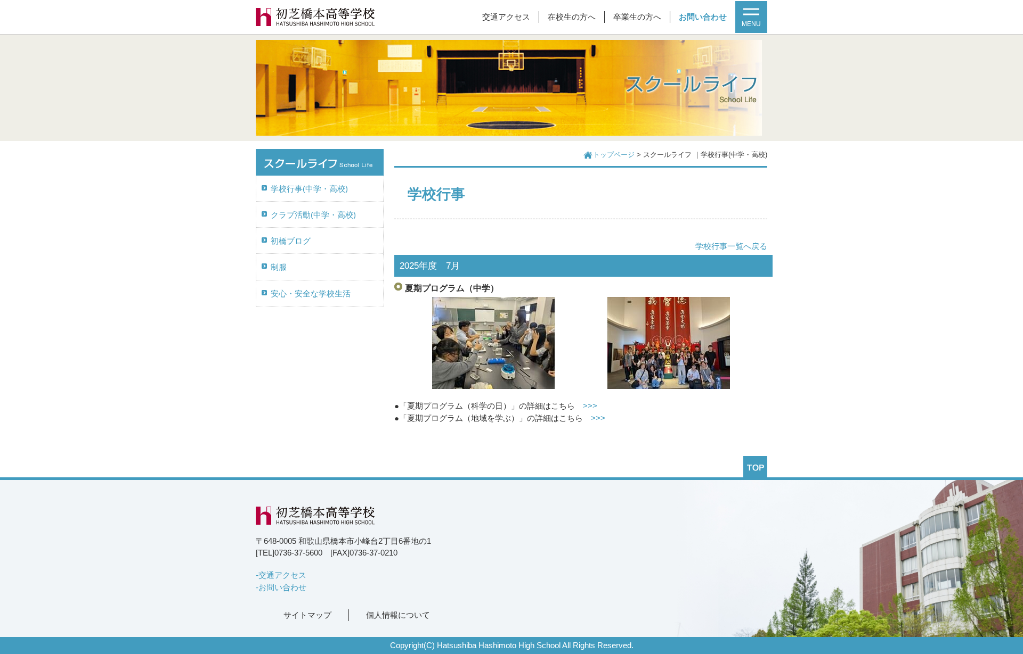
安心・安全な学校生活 (311, 293)
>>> (590, 406)
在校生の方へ (572, 17)
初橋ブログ (291, 241)
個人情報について (398, 615)
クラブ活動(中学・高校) (313, 215)
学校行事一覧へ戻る (731, 246)
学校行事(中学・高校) (309, 189)
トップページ (614, 155)
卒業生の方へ (637, 17)
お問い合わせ (703, 17)
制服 (279, 267)
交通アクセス (506, 17)
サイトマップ (307, 615)
